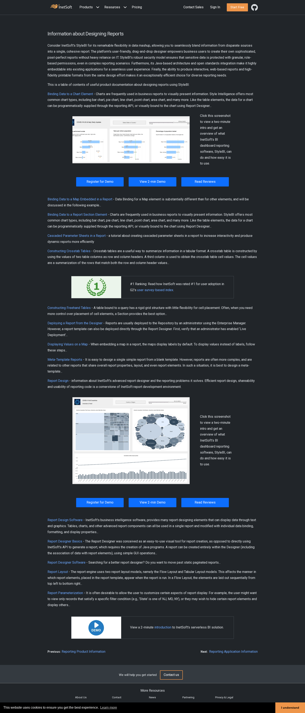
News (152, 697)
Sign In (215, 7)
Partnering (188, 697)
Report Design (58, 381)
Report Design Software (65, 520)
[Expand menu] (97, 7)
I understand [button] (290, 707)
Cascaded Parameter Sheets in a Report (77, 236)
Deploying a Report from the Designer (75, 323)
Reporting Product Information (83, 652)
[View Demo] (131, 140)
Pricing (137, 7)
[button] (90, 7)
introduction (162, 627)
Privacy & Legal (224, 697)
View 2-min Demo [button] (153, 182)
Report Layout (58, 572)
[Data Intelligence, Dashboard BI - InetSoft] (61, 7)
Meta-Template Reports (65, 360)
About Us (81, 697)
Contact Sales (193, 7)
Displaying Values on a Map (68, 344)
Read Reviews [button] (205, 182)
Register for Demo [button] (100, 182)
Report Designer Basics (65, 541)
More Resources (152, 690)
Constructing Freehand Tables (69, 308)
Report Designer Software (66, 562)
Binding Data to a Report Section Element (77, 215)
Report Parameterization (66, 593)
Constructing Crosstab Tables (69, 251)
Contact (116, 697)
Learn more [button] (108, 707)
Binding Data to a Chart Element (70, 94)
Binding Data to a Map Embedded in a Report (80, 199)
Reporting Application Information (233, 652)
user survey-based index (155, 290)
